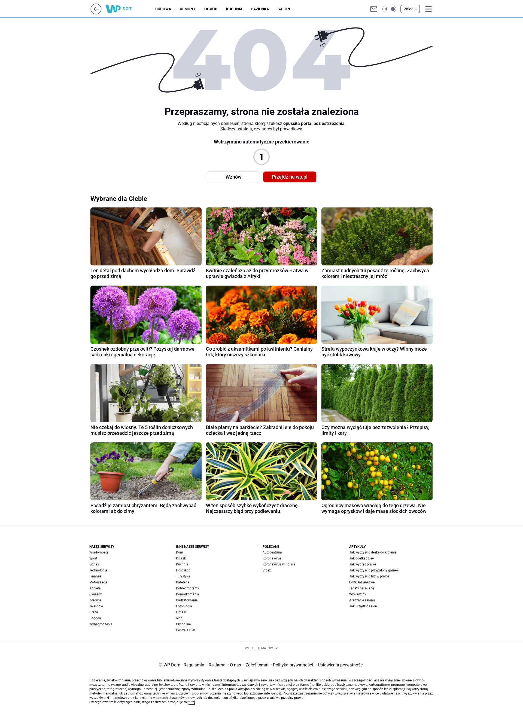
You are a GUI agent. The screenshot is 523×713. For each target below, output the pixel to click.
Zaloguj (410, 9)
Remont (188, 9)
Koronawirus (272, 558)
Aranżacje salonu (362, 600)
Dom (179, 552)
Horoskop (183, 570)
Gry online (183, 624)
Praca (93, 612)
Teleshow (96, 606)
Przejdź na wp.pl (290, 177)
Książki (181, 558)
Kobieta (95, 588)
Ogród (210, 9)
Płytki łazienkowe (362, 582)
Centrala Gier (185, 630)
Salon (284, 9)
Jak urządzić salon (363, 606)
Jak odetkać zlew (362, 558)
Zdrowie (95, 600)
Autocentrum (272, 552)
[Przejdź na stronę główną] (96, 13)
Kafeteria (182, 582)
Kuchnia (234, 9)
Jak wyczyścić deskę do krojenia (373, 552)
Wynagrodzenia (100, 624)
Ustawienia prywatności (340, 665)
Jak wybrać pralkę (362, 564)
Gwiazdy (95, 594)
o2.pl (179, 618)
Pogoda (95, 618)
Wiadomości (98, 552)
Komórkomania (187, 594)
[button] (389, 9)
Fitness (181, 612)
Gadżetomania (187, 600)
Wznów (233, 177)
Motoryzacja (98, 582)
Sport (93, 558)
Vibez (267, 570)
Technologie (98, 570)
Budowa (163, 9)
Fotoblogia (184, 606)
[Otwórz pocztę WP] (373, 9)
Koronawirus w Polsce (279, 564)
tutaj (191, 702)
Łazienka (260, 9)
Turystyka (183, 576)
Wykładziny (357, 594)
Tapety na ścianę (361, 588)
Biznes (94, 564)
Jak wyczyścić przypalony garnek (373, 570)
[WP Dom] (130, 9)
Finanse (95, 576)
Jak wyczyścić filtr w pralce (369, 576)
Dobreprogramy (187, 588)
